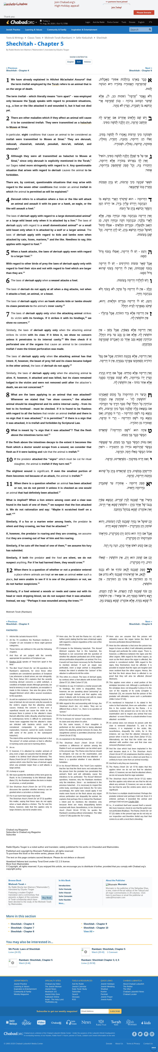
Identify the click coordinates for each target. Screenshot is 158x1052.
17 (29, 322)
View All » (89, 931)
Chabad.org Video (52, 984)
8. (7, 747)
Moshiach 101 (51, 992)
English (70, 62)
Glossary (75, 997)
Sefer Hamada (65, 889)
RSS (74, 999)
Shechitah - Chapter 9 (95, 924)
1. (7, 636)
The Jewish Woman (53, 986)
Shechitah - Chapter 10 (96, 927)
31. (107, 767)
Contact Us (148, 1044)
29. (107, 748)
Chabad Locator (130, 994)
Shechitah (102, 37)
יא (149, 484)
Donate (132, 22)
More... (62, 903)
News (86, 1022)
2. (7, 640)
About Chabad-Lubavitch (133, 984)
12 (41, 243)
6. (7, 668)
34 (82, 600)
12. (7, 787)
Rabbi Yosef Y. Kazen (60, 1035)
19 (71, 365)
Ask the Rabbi (98, 22)
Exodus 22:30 (16, 662)
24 (78, 451)
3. (7, 649)
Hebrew (87, 62)
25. (107, 645)
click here (59, 853)
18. (57, 703)
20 (43, 386)
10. (7, 771)
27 (60, 492)
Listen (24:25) (14, 952)
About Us (119, 1044)
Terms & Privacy (133, 1044)
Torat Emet (43, 861)
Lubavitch (56, 1033)
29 (14, 513)
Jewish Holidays (107, 984)
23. (57, 766)
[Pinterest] (146, 1034)
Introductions (64, 886)
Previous (17, 69)
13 (31, 255)
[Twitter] (140, 1034)
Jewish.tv (41, 1022)
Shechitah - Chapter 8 (22, 931)
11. (7, 775)
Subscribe (76, 992)
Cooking (101, 1022)
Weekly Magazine (21, 994)
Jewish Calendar (79, 986)
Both (79, 62)
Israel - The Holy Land (54, 999)
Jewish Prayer (107, 997)
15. (57, 648)
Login (87, 22)
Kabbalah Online (52, 997)
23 (49, 434)
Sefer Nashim (65, 900)
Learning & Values (33, 29)
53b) (133, 802)
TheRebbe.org (51, 1002)
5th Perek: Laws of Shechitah (24, 949)
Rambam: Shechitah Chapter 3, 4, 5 (100, 960)
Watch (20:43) (98, 952)
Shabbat (104, 989)
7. (7, 699)
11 (48, 239)
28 (49, 504)
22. (57, 743)
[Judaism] (20, 22)
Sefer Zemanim (65, 896)
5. (7, 662)
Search (75, 994)
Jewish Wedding (108, 986)
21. (57, 739)
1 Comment (112, 952)
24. (107, 636)
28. (107, 723)
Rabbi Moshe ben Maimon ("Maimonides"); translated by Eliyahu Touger (39, 50)
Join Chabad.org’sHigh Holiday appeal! (67, 3)
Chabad (50, 1033)
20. (57, 719)
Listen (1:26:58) (88, 963)
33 (39, 583)
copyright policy (13, 869)
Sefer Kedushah (84, 37)
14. (57, 636)
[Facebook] (134, 1034)
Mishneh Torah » (17, 884)
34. (107, 805)
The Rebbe (128, 986)
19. (57, 715)
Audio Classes (71, 1022)
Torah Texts (116, 1022)
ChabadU (56, 1022)
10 (77, 224)
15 (64, 305)
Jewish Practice (13, 29)
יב (149, 571)
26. (107, 682)
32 (84, 562)
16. (57, 677)
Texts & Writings (14, 37)
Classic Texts (34, 37)
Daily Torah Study (79, 989)
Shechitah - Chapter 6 (22, 924)
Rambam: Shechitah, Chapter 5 (108, 949)
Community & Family (56, 29)
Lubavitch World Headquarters (103, 1033)
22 (63, 417)
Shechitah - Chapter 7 (22, 927)
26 (81, 475)
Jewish (95, 1035)
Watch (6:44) (24, 963)
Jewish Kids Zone (52, 994)
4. (7, 655)
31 (66, 545)
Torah (32, 101)
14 (24, 272)
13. (7, 796)
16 (86, 317)
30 (67, 525)
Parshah (104, 994)
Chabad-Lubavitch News (133, 992)
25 (70, 463)
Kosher (104, 992)
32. (107, 779)
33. (107, 793)
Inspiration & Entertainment (84, 29)
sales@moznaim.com (115, 897)
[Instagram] (152, 1034)
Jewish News (50, 989)
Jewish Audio (106, 999)
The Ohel (127, 989)
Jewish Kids (146, 1022)
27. (107, 702)
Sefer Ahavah (65, 893)
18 (62, 339)
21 (42, 417)
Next (140, 69)
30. (107, 763)
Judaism (85, 1035)
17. (57, 686)
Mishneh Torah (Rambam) (58, 37)
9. (7, 751)
